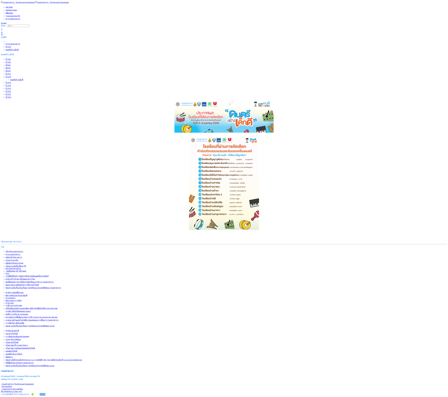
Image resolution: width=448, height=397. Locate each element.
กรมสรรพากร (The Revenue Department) (17, 384)
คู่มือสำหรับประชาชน (14, 263)
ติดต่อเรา (9, 357)
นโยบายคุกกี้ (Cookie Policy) (17, 345)
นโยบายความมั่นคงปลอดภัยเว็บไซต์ (20, 348)
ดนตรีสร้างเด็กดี (12, 50)
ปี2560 (8, 65)
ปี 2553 (8, 88)
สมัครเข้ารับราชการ (14, 257)
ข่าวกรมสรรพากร (13, 19)
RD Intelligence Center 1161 (11, 391)
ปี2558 (8, 71)
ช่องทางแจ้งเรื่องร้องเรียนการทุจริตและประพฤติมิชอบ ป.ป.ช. (30, 326)
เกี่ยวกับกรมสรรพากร (14, 251)
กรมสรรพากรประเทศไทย (12, 389)
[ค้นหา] (2, 28)
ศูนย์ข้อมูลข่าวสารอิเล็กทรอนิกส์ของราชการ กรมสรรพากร (30, 282)
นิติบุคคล (9, 13)
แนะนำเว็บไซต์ (12, 334)
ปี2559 (8, 68)
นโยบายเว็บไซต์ (12, 342)
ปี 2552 (8, 91)
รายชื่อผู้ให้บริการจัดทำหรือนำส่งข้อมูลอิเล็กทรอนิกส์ (27, 276)
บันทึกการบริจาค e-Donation (17, 314)
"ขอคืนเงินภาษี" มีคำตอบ (16, 271)
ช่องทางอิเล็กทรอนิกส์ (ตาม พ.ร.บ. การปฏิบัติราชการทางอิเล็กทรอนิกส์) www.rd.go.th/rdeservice (44, 360)
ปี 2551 (8, 94)
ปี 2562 (8, 59)
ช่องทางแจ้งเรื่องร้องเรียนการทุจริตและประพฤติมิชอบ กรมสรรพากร (33, 288)
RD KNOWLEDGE (13, 268)
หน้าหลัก (9, 7)
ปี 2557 (8, 74)
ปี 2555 (8, 83)
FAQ (7, 274)
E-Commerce (10, 298)
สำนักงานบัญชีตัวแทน (15, 293)
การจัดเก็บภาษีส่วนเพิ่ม (15, 323)
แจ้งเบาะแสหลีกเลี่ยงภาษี (16, 266)
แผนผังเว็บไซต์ (11, 351)
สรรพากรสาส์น (12, 260)
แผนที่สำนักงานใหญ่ (14, 354)
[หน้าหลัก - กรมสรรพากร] (35, 2)
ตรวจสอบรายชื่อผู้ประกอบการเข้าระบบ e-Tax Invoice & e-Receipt (31, 317)
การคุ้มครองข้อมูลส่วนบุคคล (17, 337)
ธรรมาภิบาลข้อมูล (13, 339)
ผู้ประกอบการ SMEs (14, 300)
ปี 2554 (8, 86)
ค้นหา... (4, 26)
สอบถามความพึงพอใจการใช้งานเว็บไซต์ (22, 285)
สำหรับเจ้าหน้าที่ (12, 331)
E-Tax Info (10, 303)
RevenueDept (6, 386)
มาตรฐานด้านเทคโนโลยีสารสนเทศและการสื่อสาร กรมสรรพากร (32, 320)
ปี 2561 (8, 62)
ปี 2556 (8, 47)
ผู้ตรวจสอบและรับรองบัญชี (16, 295)
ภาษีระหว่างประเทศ (14, 305)
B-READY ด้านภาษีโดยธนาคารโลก (20, 279)
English (4, 23)
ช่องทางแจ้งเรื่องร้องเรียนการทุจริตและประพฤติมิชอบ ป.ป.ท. (30, 366)
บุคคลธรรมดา (11, 10)
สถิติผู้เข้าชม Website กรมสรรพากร (20, 363)
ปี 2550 (8, 97)
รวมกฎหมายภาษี (13, 16)
